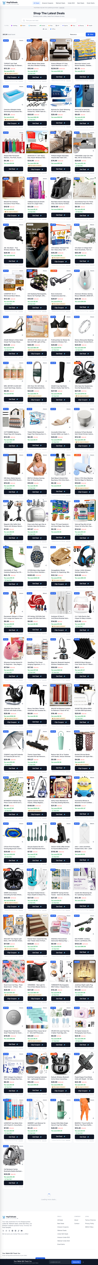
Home (23, 25)
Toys (74, 25)
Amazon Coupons (47, 3)
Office (53, 29)
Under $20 (71, 3)
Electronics (33, 25)
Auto (46, 29)
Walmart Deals (60, 3)
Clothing (15, 25)
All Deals (36, 3)
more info (61, 7)
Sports (66, 25)
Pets (51, 25)
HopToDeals (12, 2)
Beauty (82, 25)
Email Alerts (91, 3)
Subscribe (76, 1262)
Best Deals (80, 3)
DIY (58, 25)
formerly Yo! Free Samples (12, 4)
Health (90, 25)
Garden (43, 25)
